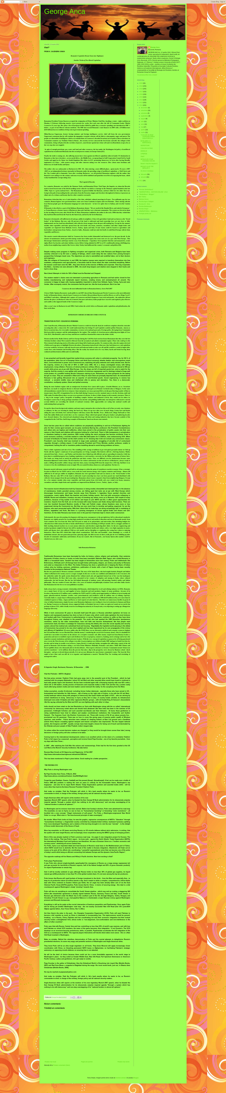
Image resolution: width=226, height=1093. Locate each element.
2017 (141, 91)
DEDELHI (144, 151)
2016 (141, 94)
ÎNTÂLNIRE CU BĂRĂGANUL (146, 142)
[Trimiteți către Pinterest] (80, 997)
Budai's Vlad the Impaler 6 (149, 163)
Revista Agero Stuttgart (146, 201)
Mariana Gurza (143, 199)
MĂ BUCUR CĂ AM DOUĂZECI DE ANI (148, 160)
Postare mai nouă (50, 1062)
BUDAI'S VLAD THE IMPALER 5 (147, 167)
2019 (141, 86)
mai (142, 127)
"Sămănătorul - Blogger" (146, 194)
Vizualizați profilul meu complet (147, 75)
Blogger (135, 1078)
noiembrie (144, 110)
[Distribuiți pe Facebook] (78, 997)
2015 (141, 97)
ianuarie (144, 177)
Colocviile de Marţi (147, 148)
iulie (142, 121)
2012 (141, 105)
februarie (144, 174)
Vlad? (142, 156)
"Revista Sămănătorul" (146, 189)
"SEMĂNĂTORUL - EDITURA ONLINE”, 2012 (153, 192)
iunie (142, 124)
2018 (141, 89)
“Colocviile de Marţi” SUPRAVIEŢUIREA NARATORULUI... (148, 136)
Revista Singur (143, 209)
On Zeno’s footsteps (147, 171)
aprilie (143, 130)
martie (143, 132)
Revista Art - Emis (144, 204)
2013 (141, 102)
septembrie (144, 116)
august (143, 118)
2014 (141, 100)
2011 (141, 180)
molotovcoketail (121, 1078)
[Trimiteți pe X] (76, 997)
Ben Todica (142, 197)
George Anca (64, 11)
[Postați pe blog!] (74, 997)
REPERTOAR (145, 145)
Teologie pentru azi (145, 213)
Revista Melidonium (145, 206)
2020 (141, 83)
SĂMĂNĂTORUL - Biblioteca (148, 211)
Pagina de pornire (87, 1062)
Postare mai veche (123, 1062)
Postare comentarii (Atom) (61, 1065)
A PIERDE (144, 154)
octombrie (144, 113)
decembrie (144, 108)
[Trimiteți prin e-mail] (72, 997)
